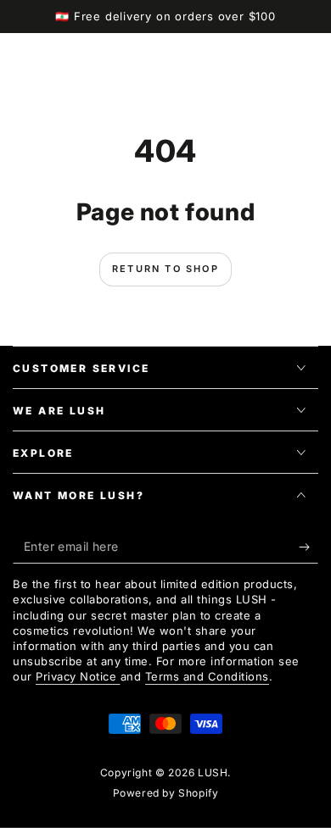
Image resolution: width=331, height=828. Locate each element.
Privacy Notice (78, 676)
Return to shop (165, 269)
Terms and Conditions (207, 676)
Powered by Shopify (166, 792)
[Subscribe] (308, 546)
